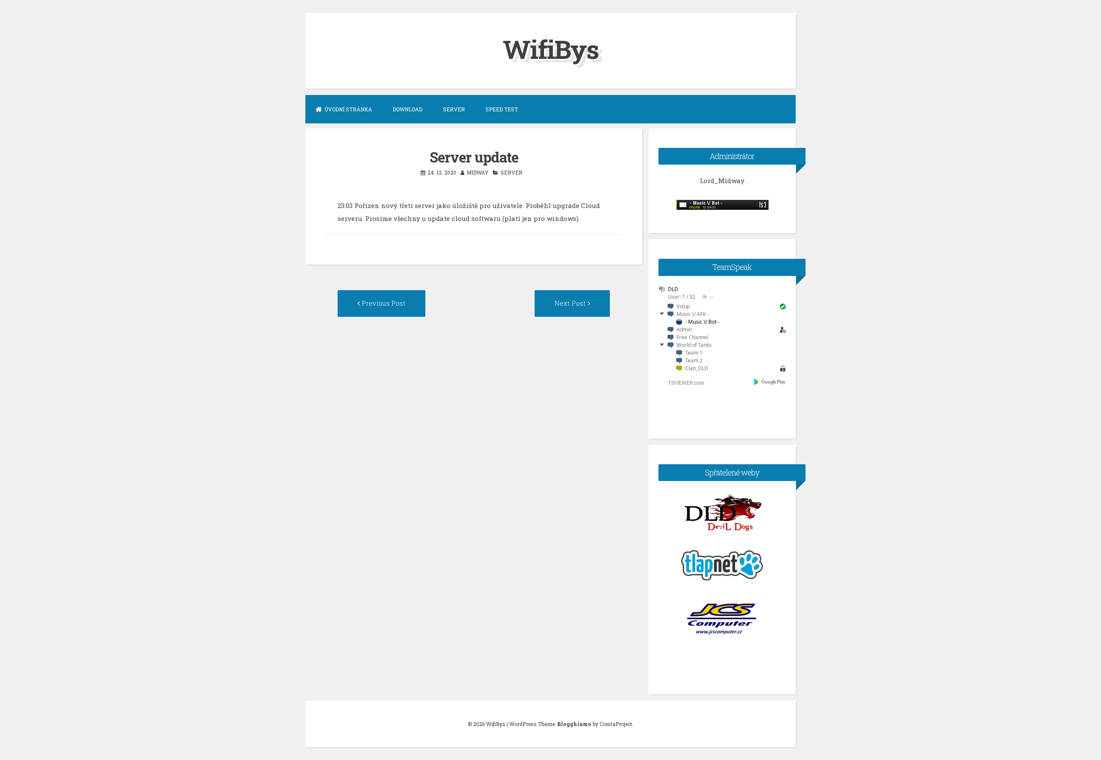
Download (407, 109)
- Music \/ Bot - (702, 321)
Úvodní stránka (348, 109)
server (512, 172)
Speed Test (502, 109)
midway (478, 172)
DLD (673, 289)
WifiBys (551, 49)
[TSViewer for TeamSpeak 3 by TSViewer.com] (682, 384)
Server (454, 109)
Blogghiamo (574, 723)
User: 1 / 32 (681, 296)
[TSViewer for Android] (770, 382)
